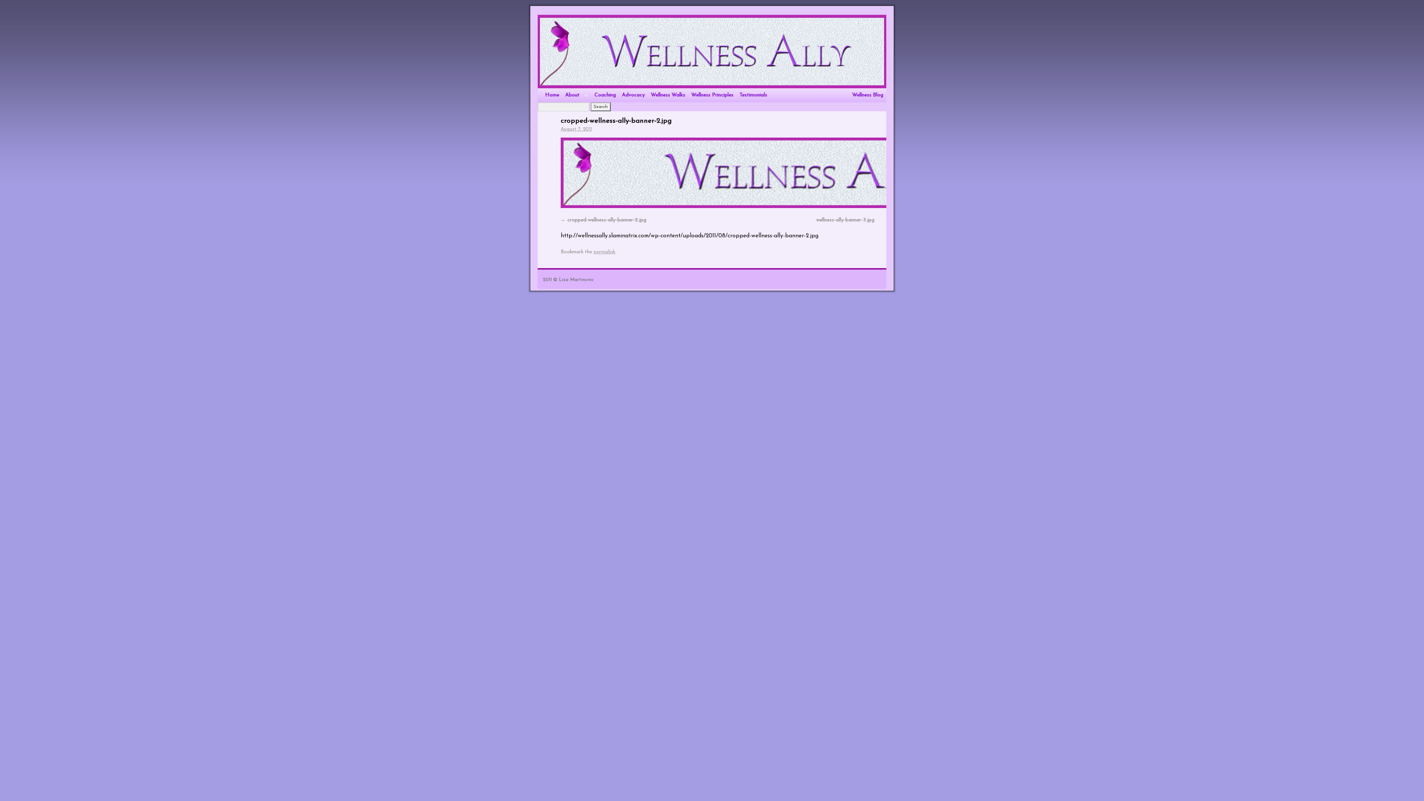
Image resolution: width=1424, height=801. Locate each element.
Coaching (605, 95)
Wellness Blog (867, 95)
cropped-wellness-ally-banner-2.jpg (616, 121)
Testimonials (753, 95)
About (571, 97)
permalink (604, 252)
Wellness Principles (712, 95)
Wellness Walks (668, 95)
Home (552, 95)
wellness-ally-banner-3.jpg (845, 220)
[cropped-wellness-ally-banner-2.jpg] (717, 173)
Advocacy (633, 95)
